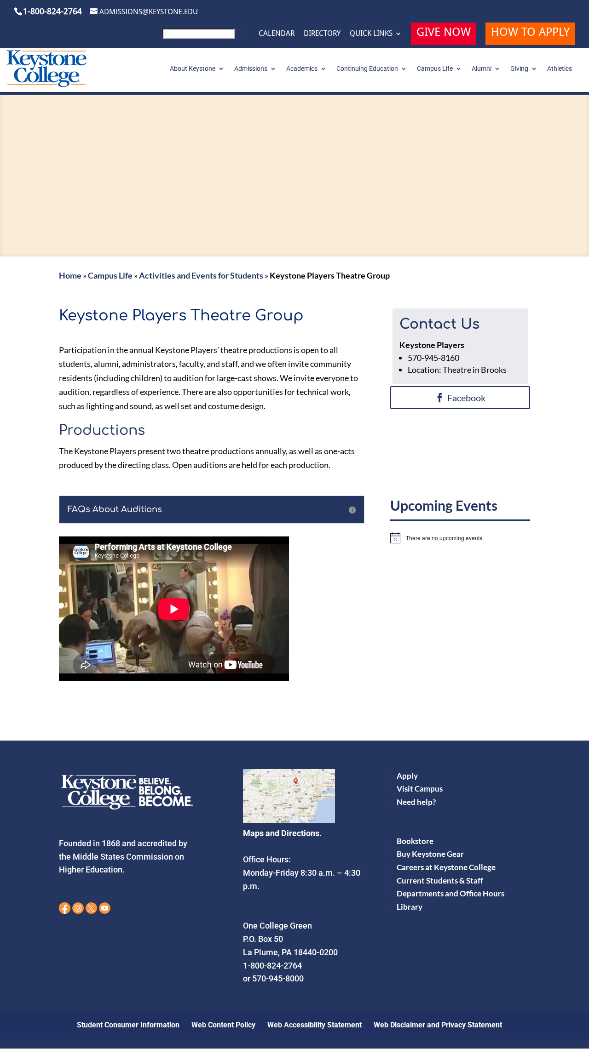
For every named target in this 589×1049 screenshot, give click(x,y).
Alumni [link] (481, 68)
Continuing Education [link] (367, 68)
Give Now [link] (443, 33)
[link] (205, 36)
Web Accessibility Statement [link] (314, 1024)
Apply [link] (407, 776)
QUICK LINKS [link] (371, 33)
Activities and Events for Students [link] (201, 275)
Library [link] (409, 907)
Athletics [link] (559, 68)
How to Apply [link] (530, 33)
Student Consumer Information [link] (128, 1024)
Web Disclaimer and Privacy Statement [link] (438, 1024)
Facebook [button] (466, 397)
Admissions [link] (250, 68)
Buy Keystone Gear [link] (430, 854)
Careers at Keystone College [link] (446, 867)
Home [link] (70, 275)
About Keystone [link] (192, 68)
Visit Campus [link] (420, 788)
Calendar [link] (276, 33)
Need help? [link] (416, 802)
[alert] (460, 537)
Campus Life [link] (435, 68)
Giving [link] (519, 68)
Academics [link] (302, 68)
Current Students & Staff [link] (440, 880)
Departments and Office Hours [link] (450, 893)
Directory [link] (322, 33)
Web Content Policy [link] (223, 1024)
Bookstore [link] (415, 841)
